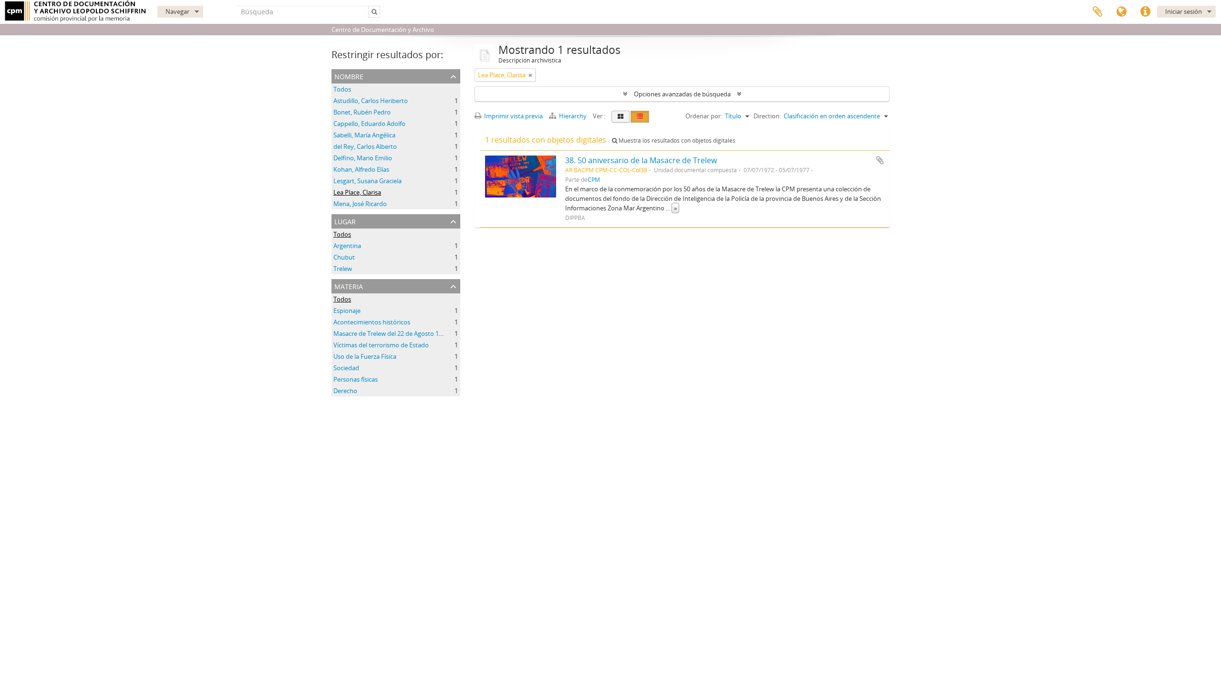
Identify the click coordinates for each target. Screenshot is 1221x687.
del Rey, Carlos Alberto (365, 146)
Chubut (344, 257)
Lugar (345, 220)
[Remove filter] (530, 75)
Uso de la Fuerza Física (364, 356)
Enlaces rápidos (1145, 12)
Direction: (767, 116)
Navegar (177, 11)
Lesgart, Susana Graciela (367, 181)
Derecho (345, 390)
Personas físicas (355, 379)
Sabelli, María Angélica (364, 135)
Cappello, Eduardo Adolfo (369, 123)
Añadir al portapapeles (880, 160)
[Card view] (620, 117)
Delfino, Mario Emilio (362, 158)
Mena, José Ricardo (360, 203)
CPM (594, 179)
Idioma (1121, 12)
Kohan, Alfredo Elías (361, 169)
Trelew (342, 268)
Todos (342, 89)
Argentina (347, 245)
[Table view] (640, 117)
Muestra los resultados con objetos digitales (676, 140)
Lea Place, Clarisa (357, 192)
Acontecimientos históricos (371, 322)
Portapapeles (1097, 12)
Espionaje (347, 310)
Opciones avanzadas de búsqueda (682, 94)
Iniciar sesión (1183, 11)
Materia (348, 285)
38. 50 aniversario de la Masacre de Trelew (641, 160)
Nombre (348, 75)
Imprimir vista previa (513, 116)
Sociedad (346, 368)
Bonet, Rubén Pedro (362, 112)
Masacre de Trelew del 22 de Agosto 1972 (391, 333)
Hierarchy (573, 116)
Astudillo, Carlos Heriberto (370, 100)
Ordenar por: (703, 116)
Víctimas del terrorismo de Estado (381, 345)
